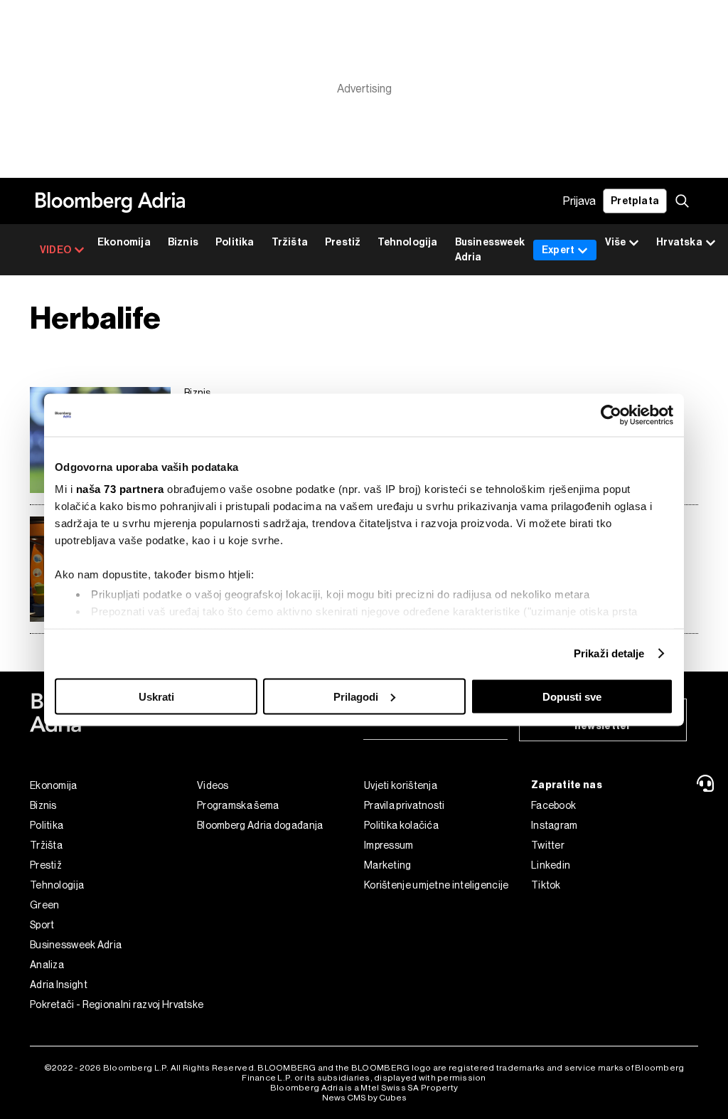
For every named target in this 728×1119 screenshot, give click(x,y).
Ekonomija (124, 242)
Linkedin (550, 865)
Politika (235, 242)
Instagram (554, 825)
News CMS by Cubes (364, 1098)
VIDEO (55, 250)
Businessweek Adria (490, 249)
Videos (213, 785)
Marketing (388, 865)
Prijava (579, 201)
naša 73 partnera (120, 489)
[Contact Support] (707, 783)
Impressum (389, 845)
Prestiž (342, 242)
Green (45, 905)
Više (615, 242)
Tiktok (546, 885)
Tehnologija (407, 242)
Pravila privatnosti (404, 805)
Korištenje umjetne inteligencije (436, 885)
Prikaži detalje (609, 653)
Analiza (47, 964)
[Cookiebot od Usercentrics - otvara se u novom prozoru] (611, 414)
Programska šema (238, 805)
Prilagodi (355, 696)
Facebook (553, 805)
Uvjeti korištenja (400, 785)
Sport (42, 924)
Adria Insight (58, 984)
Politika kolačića (401, 825)
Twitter (547, 845)
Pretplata (635, 201)
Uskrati (156, 696)
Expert (558, 250)
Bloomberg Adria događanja (260, 825)
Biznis (183, 242)
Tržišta (290, 242)
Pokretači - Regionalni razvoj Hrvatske (113, 1004)
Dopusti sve (571, 696)
